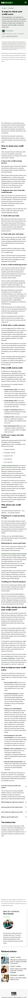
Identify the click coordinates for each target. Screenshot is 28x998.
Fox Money (4, 8)
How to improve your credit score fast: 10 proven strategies (18, 970)
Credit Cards (11, 8)
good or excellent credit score (10, 465)
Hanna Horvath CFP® (12, 36)
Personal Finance (17, 975)
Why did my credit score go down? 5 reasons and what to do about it (18, 961)
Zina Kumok (10, 30)
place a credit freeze (9, 658)
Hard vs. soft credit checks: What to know (18, 978)
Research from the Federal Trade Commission (14, 553)
